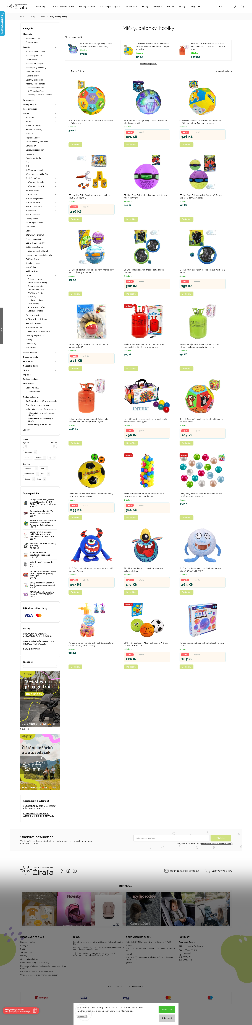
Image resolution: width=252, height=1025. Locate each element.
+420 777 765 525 (221, 870)
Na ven (29, 121)
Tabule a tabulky (33, 315)
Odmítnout (167, 1018)
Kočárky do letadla (36, 88)
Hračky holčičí (32, 219)
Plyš (27, 162)
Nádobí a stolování (31, 397)
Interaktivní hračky (34, 130)
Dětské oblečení (30, 353)
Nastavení (82, 1016)
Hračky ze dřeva (33, 202)
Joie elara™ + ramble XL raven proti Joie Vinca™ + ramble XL (150, 950)
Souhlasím (167, 1009)
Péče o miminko (30, 109)
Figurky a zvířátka (33, 158)
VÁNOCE (29, 134)
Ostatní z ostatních (36, 286)
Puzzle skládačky (33, 126)
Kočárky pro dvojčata (35, 64)
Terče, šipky (31, 343)
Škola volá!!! (31, 227)
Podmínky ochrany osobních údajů (35, 963)
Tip (52, 458)
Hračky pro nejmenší (35, 186)
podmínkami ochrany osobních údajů (216, 844)
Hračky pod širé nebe (35, 182)
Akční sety (27, 34)
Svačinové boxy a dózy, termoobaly (41, 401)
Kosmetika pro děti (34, 327)
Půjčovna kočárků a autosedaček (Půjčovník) (37, 635)
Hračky (26, 113)
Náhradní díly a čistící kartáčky (39, 409)
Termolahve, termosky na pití (38, 405)
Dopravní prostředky (35, 150)
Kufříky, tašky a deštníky (36, 319)
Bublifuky (32, 297)
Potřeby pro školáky (34, 223)
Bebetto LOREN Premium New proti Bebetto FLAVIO (148, 942)
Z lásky (29, 339)
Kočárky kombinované (35, 51)
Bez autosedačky (33, 42)
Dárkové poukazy (30, 379)
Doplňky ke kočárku (34, 80)
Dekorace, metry (35, 279)
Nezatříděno (31, 267)
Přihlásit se (220, 838)
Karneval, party (32, 190)
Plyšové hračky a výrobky (37, 142)
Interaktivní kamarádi (35, 235)
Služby (26, 370)
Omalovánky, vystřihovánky (38, 331)
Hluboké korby (32, 76)
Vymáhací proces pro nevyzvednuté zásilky (39, 975)
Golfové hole (31, 60)
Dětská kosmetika (35, 311)
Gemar (29, 479)
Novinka (40, 458)
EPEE (45, 474)
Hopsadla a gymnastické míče (39, 255)
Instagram (68, 871)
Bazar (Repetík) (31, 649)
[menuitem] (42, 6)
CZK (218, 6)
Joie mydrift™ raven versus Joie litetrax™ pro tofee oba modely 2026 (149, 958)
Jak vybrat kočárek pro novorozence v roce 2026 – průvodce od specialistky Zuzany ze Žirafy (94, 954)
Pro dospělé (28, 384)
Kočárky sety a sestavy (36, 68)
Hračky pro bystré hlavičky (37, 251)
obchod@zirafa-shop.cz (184, 870)
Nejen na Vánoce (33, 138)
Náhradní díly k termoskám (40, 424)
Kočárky (26, 47)
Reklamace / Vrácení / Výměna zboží (36, 971)
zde (132, 1011)
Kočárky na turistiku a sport (40, 95)
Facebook (62, 871)
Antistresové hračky (36, 307)
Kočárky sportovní (34, 56)
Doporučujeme (78, 71)
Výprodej (27, 375)
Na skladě (30, 452)
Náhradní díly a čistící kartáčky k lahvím (41, 414)
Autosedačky (29, 100)
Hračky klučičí (32, 194)
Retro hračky (33, 304)
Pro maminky (29, 361)
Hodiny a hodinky (35, 300)
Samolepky (31, 146)
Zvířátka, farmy (32, 259)
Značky (26, 430)
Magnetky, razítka (33, 323)
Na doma (30, 118)
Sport (28, 231)
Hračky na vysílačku (34, 198)
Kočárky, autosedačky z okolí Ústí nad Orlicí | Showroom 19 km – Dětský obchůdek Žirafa (98, 949)
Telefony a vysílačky (35, 335)
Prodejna (24, 945)
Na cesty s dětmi (30, 366)
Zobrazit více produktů (148, 64)
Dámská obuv (34, 392)
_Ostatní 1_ (31, 468)
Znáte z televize (33, 215)
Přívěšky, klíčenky (35, 293)
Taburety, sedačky (36, 290)
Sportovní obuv (32, 388)
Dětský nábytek (30, 104)
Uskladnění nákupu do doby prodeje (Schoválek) (39, 642)
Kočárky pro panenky (35, 170)
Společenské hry (33, 178)
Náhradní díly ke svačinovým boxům (40, 420)
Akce (28, 458)
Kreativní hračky (33, 263)
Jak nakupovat (26, 952)
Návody (23, 956)
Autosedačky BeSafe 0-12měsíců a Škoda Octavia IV (38, 815)
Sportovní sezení (33, 72)
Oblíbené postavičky (35, 247)
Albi (44, 468)
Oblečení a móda (30, 357)
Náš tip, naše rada (34, 206)
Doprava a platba (27, 942)
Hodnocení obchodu (137, 986)
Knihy (28, 166)
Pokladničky (31, 348)
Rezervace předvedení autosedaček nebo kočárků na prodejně (43, 967)
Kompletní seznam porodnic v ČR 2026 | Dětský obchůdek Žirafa (98, 943)
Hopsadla (30, 154)
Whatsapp (75, 871)
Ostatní (29, 275)
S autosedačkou (33, 38)
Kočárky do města (36, 91)
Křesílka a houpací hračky (37, 174)
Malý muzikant (32, 271)
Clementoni (31, 474)
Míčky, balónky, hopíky (37, 283)
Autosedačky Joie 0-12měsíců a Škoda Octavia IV (39, 807)
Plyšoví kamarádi (33, 239)
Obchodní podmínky (29, 959)
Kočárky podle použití (35, 84)
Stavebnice (31, 211)
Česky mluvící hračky (35, 243)
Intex (41, 479)
